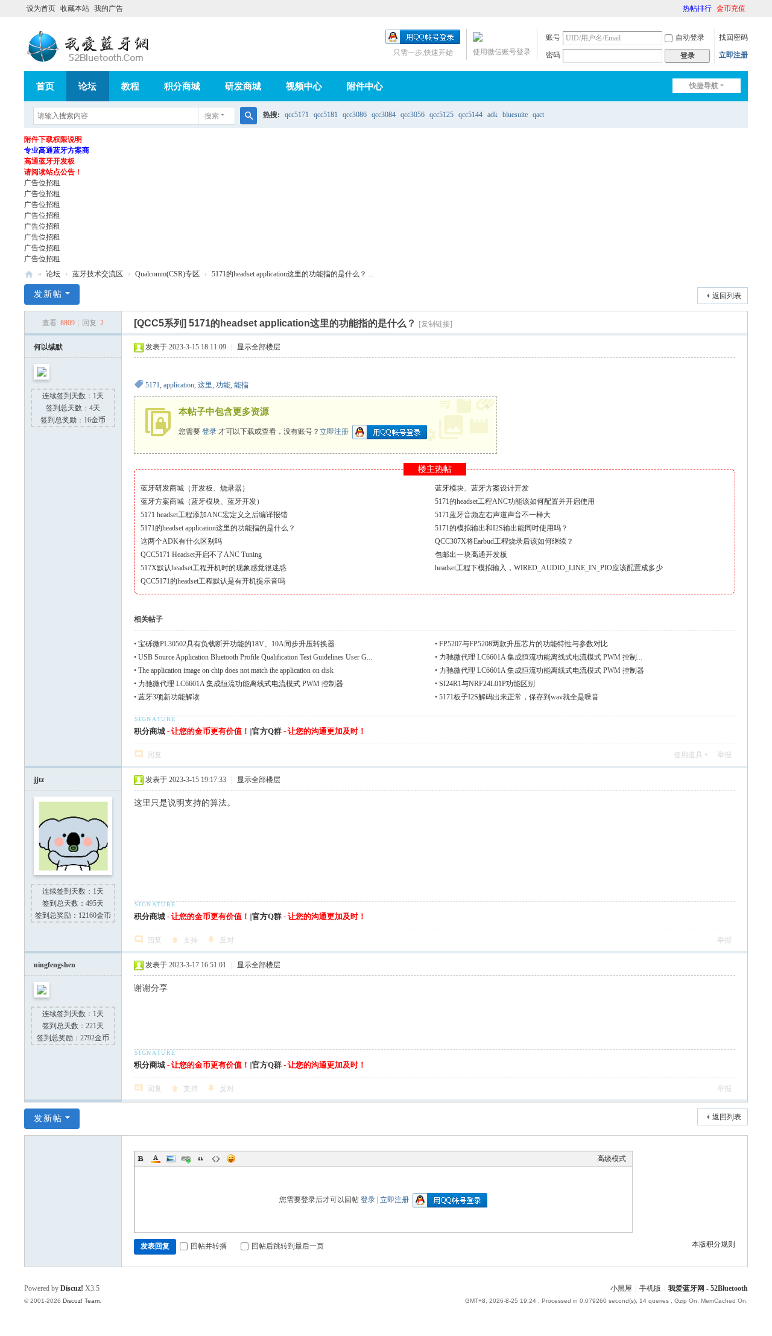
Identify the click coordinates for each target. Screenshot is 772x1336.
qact (538, 114)
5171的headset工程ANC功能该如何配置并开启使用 (515, 501)
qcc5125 (441, 114)
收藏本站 (74, 8)
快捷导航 (703, 85)
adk (492, 114)
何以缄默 (48, 347)
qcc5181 (326, 114)
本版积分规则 (713, 1244)
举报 (724, 755)
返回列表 (726, 295)
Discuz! (71, 1288)
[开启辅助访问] (677, 8)
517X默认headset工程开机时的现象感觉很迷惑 (213, 568)
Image (171, 1159)
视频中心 (304, 86)
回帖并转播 (209, 1246)
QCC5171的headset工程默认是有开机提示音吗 (213, 581)
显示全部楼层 (258, 347)
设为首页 (41, 8)
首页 (45, 86)
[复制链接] (435, 324)
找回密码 (733, 37)
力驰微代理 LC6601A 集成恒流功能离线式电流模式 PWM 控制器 (542, 670)
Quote (201, 1159)
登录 (209, 431)
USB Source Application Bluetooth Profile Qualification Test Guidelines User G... (255, 657)
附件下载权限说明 (53, 139)
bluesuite (515, 114)
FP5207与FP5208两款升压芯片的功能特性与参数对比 (523, 644)
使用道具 (688, 755)
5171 (152, 385)
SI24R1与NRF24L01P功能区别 (487, 683)
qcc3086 (355, 114)
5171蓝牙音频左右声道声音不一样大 (493, 515)
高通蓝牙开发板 (49, 161)
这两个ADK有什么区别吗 (181, 541)
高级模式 (611, 1158)
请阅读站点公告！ (53, 172)
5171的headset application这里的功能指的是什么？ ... (293, 274)
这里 (205, 385)
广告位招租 (42, 183)
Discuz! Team (81, 1300)
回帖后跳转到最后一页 (288, 1246)
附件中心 (365, 86)
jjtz (39, 779)
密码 (553, 55)
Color (156, 1159)
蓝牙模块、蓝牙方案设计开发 (482, 488)
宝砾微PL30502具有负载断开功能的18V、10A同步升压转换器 (236, 644)
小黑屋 (621, 1288)
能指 (241, 385)
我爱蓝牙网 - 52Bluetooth (708, 1288)
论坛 (87, 86)
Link (186, 1159)
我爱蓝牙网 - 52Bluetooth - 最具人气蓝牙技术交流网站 (29, 274)
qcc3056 (412, 114)
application (178, 385)
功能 (223, 385)
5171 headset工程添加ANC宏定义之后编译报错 (214, 515)
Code (216, 1159)
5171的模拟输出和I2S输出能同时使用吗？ (501, 528)
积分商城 (182, 86)
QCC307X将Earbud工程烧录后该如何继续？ (504, 541)
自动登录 (690, 37)
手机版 (650, 1288)
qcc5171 (297, 114)
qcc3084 (384, 114)
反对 (227, 940)
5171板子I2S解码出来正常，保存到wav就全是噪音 (519, 697)
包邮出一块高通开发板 (471, 554)
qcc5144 (470, 114)
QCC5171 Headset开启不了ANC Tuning (201, 554)
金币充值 (731, 8)
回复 (154, 755)
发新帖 (48, 294)
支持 (190, 940)
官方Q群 (267, 731)
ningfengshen (54, 965)
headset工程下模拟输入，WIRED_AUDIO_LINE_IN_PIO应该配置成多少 (549, 568)
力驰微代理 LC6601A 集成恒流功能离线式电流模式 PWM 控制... (540, 657)
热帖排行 (697, 8)
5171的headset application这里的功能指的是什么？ (218, 528)
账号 (553, 37)
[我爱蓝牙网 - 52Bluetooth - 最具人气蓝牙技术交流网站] (90, 46)
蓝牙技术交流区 (97, 274)
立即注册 (733, 55)
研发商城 (243, 86)
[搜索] (248, 115)
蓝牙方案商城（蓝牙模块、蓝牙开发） (202, 501)
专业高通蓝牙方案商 (56, 150)
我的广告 (108, 8)
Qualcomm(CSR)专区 (167, 274)
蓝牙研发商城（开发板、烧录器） (195, 488)
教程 (130, 86)
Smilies (231, 1159)
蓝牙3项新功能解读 (169, 697)
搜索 (211, 116)
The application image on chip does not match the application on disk (236, 670)
